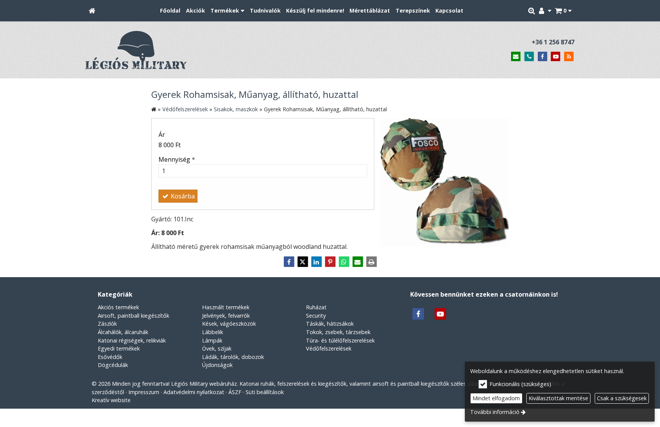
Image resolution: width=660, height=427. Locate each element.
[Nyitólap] (92, 11)
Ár (162, 134)
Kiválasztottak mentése (558, 398)
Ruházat (316, 307)
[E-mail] (515, 56)
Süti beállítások (265, 392)
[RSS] (568, 56)
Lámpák (212, 340)
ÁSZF (234, 392)
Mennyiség (177, 159)
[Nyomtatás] (371, 262)
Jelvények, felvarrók (226, 315)
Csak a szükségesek (622, 398)
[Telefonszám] (529, 56)
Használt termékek (225, 307)
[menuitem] (92, 11)
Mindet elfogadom (496, 398)
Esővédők (110, 356)
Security (316, 315)
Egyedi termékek (119, 348)
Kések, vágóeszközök (229, 323)
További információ (494, 412)
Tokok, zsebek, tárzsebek (338, 332)
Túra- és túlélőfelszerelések (340, 340)
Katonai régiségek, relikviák (132, 340)
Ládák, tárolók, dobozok (233, 356)
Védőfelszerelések (328, 348)
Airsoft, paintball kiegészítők (133, 315)
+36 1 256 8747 (553, 42)
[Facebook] (542, 56)
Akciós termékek (118, 307)
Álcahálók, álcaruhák (123, 332)
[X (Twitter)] (302, 262)
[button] (563, 11)
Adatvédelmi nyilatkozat (193, 392)
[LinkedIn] (316, 262)
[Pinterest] (330, 262)
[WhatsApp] (344, 262)
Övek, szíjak (216, 348)
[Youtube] (555, 56)
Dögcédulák (113, 365)
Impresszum (143, 392)
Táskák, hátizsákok (330, 323)
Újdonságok (217, 365)
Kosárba (182, 196)
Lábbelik (212, 332)
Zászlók (107, 323)
